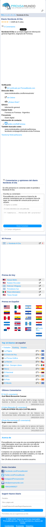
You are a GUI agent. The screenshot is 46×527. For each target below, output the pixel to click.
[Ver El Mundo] (36, 383)
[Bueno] (6, 22)
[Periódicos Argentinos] (8, 15)
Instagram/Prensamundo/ (14, 479)
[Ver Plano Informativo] (40, 292)
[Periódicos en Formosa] (11, 15)
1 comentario (12, 394)
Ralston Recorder (13, 283)
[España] (40, 307)
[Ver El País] (36, 380)
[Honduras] (7, 324)
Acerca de (6, 438)
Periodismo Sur (13, 289)
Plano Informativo (13, 292)
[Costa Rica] (18, 324)
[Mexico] (4, 292)
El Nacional (8, 372)
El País (7, 379)
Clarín (6, 376)
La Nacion (8, 362)
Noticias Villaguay (14, 286)
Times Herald (12, 295)
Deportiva (29, 526)
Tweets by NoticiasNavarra (11, 135)
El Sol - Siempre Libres (13, 365)
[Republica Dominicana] (18, 329)
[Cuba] (29, 329)
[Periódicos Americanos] (5, 15)
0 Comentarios (9, 27)
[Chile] (18, 313)
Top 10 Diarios (8, 343)
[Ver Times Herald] (40, 295)
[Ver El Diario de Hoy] (36, 355)
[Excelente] (9, 22)
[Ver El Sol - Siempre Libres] (36, 365)
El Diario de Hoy (10, 355)
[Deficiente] (2, 22)
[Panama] (7, 329)
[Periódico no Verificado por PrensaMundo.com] (3, 352)
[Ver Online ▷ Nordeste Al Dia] (40, 243)
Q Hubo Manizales (8, 407)
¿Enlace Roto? (13, 102)
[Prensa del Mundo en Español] (18, 10)
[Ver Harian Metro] (40, 280)
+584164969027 (11, 487)
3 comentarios (24, 420)
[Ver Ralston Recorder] (40, 283)
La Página (8, 351)
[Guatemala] (29, 324)
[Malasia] (4, 280)
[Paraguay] (40, 324)
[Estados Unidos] (4, 283)
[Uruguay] (29, 318)
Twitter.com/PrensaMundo (14, 475)
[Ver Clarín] (36, 376)
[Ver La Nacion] (36, 362)
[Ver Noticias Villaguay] (40, 286)
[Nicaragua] (40, 335)
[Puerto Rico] (40, 329)
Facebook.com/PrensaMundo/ (16, 471)
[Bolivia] (40, 318)
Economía (20, 526)
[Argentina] (4, 286)
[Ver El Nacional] (36, 373)
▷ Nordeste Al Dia (14, 243)
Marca (6, 369)
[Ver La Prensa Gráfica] (36, 358)
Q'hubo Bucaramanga (9, 420)
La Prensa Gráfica (11, 358)
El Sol (3, 394)
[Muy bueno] (7, 22)
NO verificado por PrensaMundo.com (21, 88)
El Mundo (7, 383)
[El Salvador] (29, 313)
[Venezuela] (7, 313)
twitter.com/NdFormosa (16, 124)
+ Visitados (6, 347)
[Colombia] (40, 313)
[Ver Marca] (36, 369)
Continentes (9, 526)
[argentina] (4, 243)
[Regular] (4, 22)
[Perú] (7, 318)
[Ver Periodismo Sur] (40, 289)
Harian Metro (12, 280)
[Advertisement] (23, 59)
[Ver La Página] (36, 351)
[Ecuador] (18, 318)
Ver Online (11, 98)
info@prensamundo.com (14, 483)
